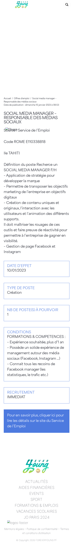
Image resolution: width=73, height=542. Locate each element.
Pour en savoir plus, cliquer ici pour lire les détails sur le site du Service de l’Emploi (35, 421)
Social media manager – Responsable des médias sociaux (31, 118)
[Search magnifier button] (66, 4)
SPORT (36, 499)
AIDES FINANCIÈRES (36, 487)
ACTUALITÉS (36, 481)
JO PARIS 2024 (36, 517)
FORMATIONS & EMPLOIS (36, 505)
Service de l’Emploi (34, 130)
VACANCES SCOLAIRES (36, 511)
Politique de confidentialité (42, 529)
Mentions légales (14, 529)
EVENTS (36, 493)
